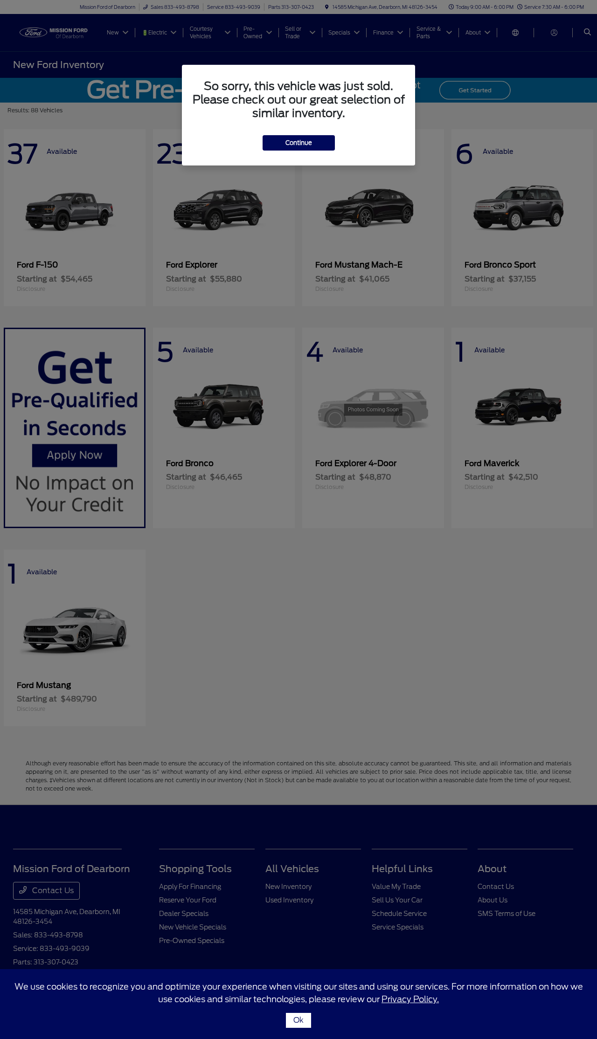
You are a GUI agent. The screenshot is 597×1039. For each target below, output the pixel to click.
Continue (298, 142)
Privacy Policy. (410, 999)
